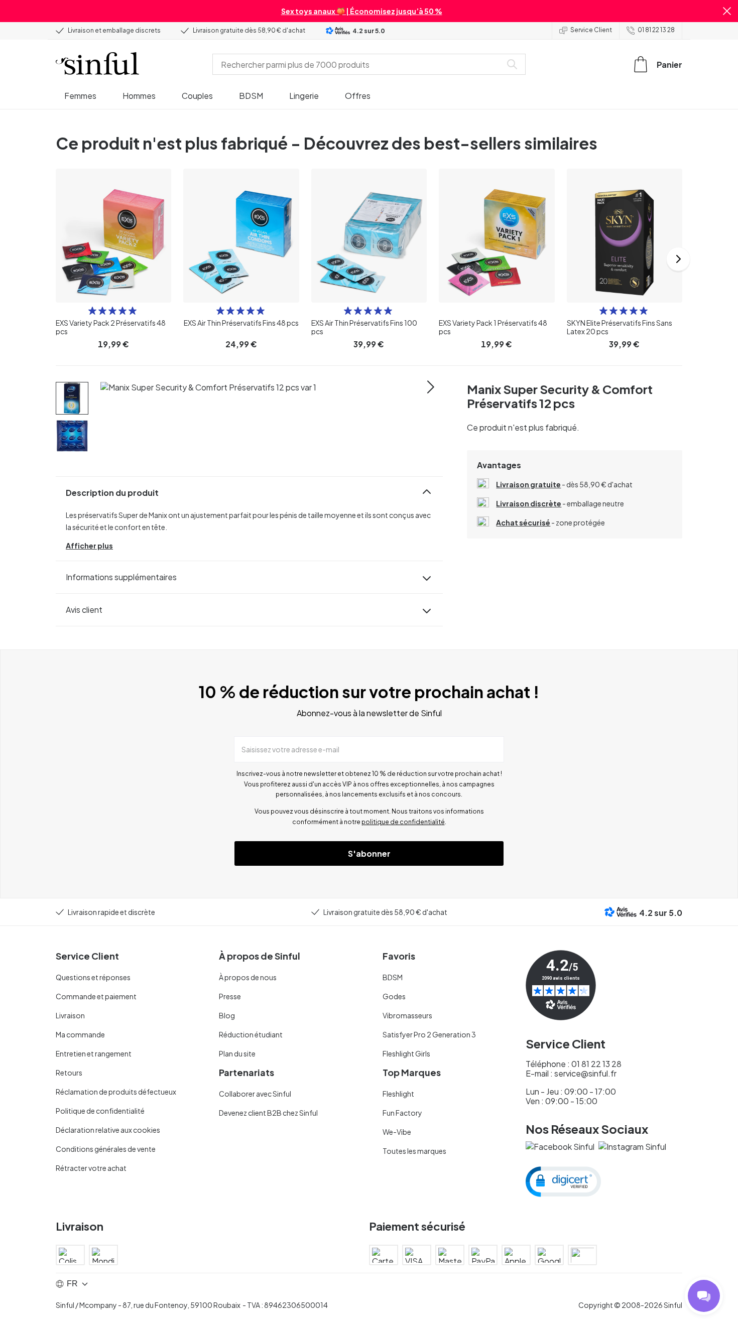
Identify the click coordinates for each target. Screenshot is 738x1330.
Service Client (591, 30)
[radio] (92, 311)
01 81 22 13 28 (656, 30)
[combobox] (359, 64)
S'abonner (369, 853)
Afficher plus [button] (89, 545)
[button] (727, 11)
